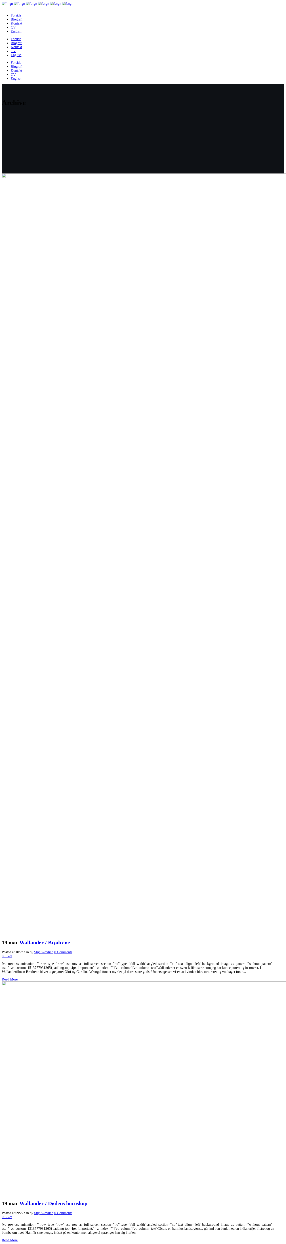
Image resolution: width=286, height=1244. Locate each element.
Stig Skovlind (43, 952)
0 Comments (63, 952)
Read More (10, 979)
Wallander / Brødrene (44, 942)
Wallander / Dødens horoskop (53, 1203)
